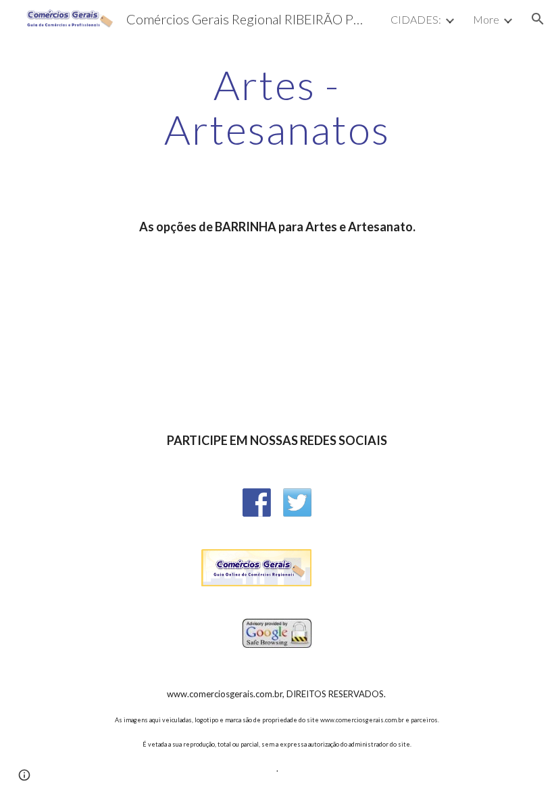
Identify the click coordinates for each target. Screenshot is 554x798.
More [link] (486, 19)
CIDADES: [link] (416, 19)
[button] (538, 19)
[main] (277, 107)
